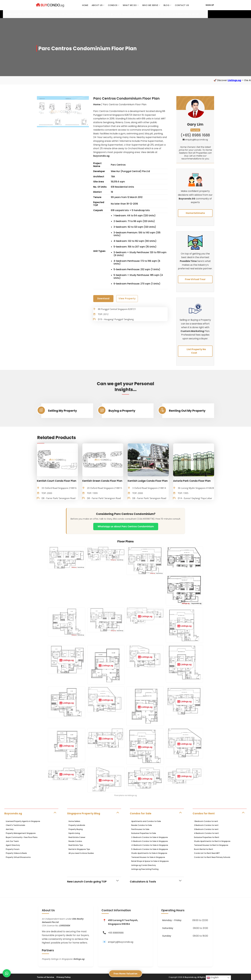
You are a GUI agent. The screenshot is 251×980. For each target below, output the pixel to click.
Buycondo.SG (187, 198)
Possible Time (188, 261)
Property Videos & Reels (16, 853)
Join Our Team (12, 841)
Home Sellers (74, 821)
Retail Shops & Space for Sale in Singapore (150, 861)
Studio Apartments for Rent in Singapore (212, 841)
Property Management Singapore (21, 833)
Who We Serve (150, 5)
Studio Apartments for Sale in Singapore (149, 853)
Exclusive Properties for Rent (206, 837)
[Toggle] (55, 812)
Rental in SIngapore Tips (79, 849)
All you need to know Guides (81, 853)
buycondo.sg (101, 156)
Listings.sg (175, 80)
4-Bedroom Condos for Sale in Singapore (149, 845)
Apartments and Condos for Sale (146, 821)
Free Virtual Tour (195, 279)
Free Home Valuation (126, 973)
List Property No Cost (196, 351)
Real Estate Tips (76, 845)
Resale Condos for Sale (141, 825)
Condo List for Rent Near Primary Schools (212, 857)
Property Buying (76, 829)
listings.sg (78, 959)
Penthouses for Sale (140, 829)
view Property (127, 298)
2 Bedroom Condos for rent (206, 825)
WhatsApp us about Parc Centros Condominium (126, 526)
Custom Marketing (193, 331)
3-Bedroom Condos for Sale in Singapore (149, 841)
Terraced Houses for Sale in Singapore (148, 857)
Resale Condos (75, 841)
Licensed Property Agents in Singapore (23, 821)
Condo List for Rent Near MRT (207, 853)
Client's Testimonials (15, 825)
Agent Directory (13, 845)
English (214, 977)
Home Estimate (195, 213)
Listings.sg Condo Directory (143, 865)
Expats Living (74, 833)
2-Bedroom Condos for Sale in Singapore (149, 837)
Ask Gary (10, 829)
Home (85, 5)
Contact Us (182, 5)
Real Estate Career (77, 837)
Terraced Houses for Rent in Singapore (211, 845)
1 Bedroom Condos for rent (206, 821)
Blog (166, 5)
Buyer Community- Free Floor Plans (21, 837)
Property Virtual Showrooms (18, 857)
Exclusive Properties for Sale (143, 833)
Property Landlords (77, 825)
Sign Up (210, 5)
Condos (112, 5)
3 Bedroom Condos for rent (206, 829)
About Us (97, 5)
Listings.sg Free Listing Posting (144, 869)
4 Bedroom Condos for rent (206, 833)
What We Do (130, 5)
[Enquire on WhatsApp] (7, 973)
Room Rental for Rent (203, 849)
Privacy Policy (64, 977)
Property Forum (12, 849)
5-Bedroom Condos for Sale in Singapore (149, 849)
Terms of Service (45, 977)
